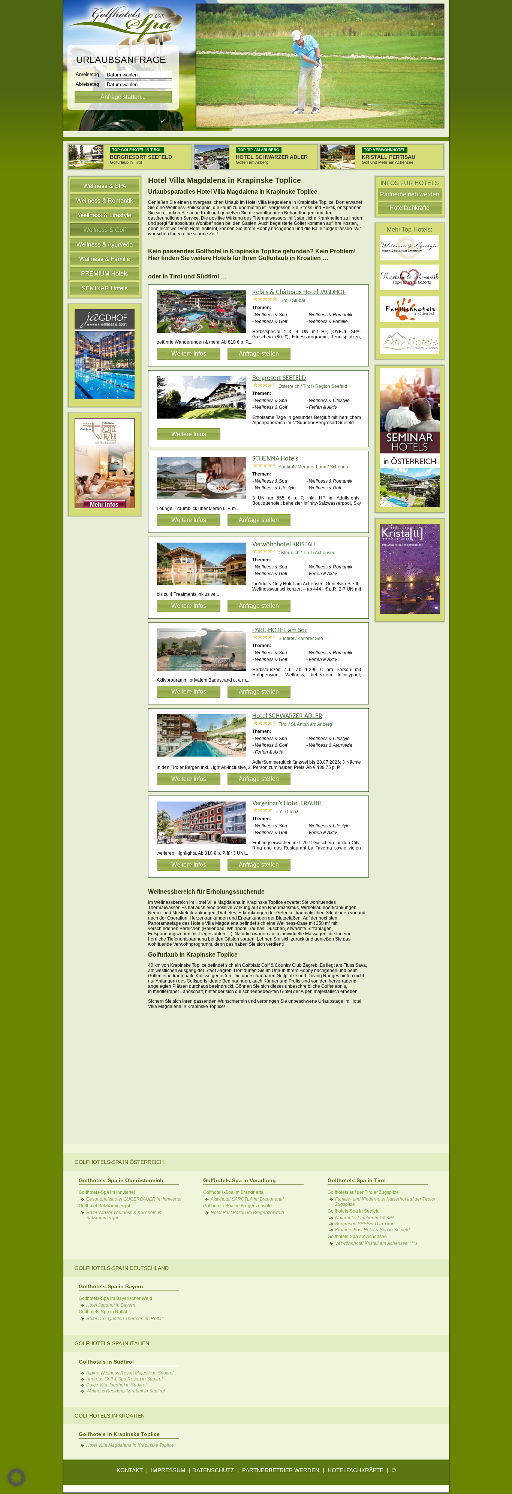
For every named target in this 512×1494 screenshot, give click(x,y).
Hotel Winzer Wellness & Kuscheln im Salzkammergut (124, 1215)
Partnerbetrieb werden (409, 194)
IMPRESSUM (168, 1470)
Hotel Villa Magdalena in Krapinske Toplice (130, 1445)
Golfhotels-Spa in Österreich (119, 1162)
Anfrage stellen (259, 353)
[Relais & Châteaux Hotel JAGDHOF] (204, 333)
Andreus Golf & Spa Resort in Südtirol (124, 1379)
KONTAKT (130, 1470)
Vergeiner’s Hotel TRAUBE (287, 803)
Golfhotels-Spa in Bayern (111, 1286)
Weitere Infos (188, 353)
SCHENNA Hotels (275, 458)
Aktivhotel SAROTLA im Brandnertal (247, 1199)
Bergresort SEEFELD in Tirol (364, 1223)
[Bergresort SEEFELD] (204, 419)
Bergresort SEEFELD (279, 378)
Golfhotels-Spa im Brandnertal (234, 1192)
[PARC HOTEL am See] (204, 671)
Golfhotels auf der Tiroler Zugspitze (363, 1192)
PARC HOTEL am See (280, 630)
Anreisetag (89, 74)
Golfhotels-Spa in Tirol (357, 1180)
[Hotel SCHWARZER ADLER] (204, 757)
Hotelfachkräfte (409, 208)
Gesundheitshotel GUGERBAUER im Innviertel (133, 1199)
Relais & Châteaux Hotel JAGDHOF (299, 292)
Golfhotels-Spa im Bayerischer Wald (115, 1298)
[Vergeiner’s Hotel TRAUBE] (204, 845)
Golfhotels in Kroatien (110, 1416)
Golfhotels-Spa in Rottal (103, 1312)
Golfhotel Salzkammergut (104, 1205)
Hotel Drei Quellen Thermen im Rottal (124, 1318)
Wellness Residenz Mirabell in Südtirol (125, 1391)
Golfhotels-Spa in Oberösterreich (121, 1180)
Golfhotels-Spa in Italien (112, 1343)
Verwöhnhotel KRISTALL (284, 544)
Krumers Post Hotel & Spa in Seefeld (372, 1229)
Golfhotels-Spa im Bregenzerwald (237, 1205)
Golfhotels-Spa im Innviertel (107, 1192)
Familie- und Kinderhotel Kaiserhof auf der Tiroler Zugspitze (385, 1201)
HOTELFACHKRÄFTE (355, 1470)
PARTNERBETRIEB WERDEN (280, 1470)
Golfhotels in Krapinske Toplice (119, 1434)
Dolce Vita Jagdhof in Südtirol (116, 1385)
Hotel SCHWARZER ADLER (287, 716)
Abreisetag (89, 84)
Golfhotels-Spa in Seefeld (354, 1211)
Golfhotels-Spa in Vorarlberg (239, 1180)
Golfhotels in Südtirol (106, 1362)
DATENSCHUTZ (213, 1470)
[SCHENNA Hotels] (204, 500)
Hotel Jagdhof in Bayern (110, 1305)
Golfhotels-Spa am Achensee (357, 1236)
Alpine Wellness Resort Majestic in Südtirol (130, 1373)
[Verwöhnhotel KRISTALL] (204, 586)
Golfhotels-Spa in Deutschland (122, 1268)
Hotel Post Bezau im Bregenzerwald (247, 1212)
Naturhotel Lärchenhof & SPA (365, 1217)
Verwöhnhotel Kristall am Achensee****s (376, 1243)
